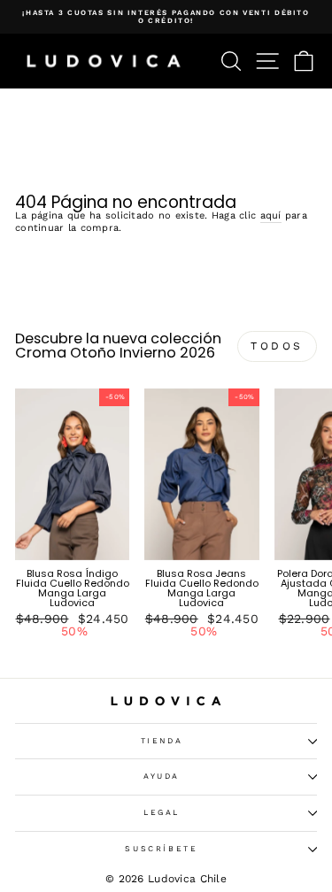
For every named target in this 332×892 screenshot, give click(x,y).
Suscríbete (161, 848)
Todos (277, 346)
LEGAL (161, 812)
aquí (271, 216)
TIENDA (162, 740)
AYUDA (161, 776)
